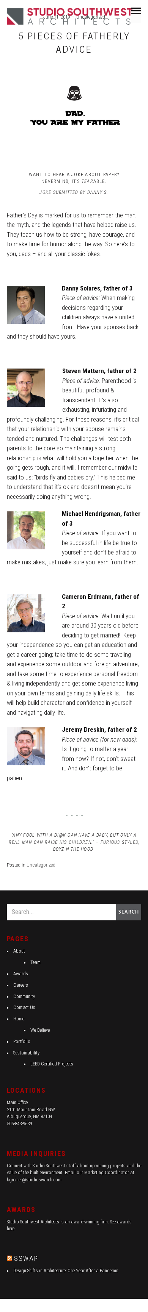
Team (35, 962)
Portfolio (21, 1041)
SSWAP (26, 1258)
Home (18, 1018)
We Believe (40, 1030)
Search (128, 912)
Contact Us (24, 1007)
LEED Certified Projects (51, 1064)
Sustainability (26, 1053)
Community (24, 996)
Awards (20, 973)
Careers (20, 985)
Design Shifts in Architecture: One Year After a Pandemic (65, 1270)
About (19, 951)
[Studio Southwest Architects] (71, 16)
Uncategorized (41, 865)
